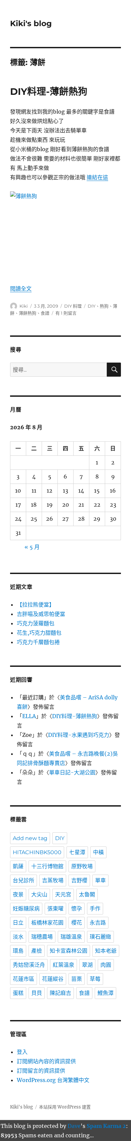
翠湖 (87, 965)
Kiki (23, 306)
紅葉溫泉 (63, 965)
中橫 (98, 852)
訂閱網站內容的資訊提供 (46, 1061)
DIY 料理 (73, 306)
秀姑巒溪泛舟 (29, 965)
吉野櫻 (79, 880)
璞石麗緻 (100, 937)
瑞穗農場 (42, 937)
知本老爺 (106, 951)
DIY (91, 306)
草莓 (95, 979)
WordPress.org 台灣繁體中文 (53, 1080)
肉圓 (105, 965)
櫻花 (76, 923)
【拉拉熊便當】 (35, 604)
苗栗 (76, 979)
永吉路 (98, 923)
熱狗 (104, 306)
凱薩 (18, 866)
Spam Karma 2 (106, 1126)
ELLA (29, 716)
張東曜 (55, 908)
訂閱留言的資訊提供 (41, 1070)
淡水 (18, 937)
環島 (18, 951)
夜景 (18, 894)
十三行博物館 (47, 866)
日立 (18, 923)
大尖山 (39, 894)
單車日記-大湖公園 (72, 772)
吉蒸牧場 (52, 880)
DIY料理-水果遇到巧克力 (78, 735)
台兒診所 (23, 880)
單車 (100, 880)
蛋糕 (18, 993)
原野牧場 (82, 866)
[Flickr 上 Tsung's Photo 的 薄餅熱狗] (65, 232)
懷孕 (76, 908)
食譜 (45, 313)
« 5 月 (32, 547)
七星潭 (77, 852)
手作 (95, 908)
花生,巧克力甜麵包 (39, 632)
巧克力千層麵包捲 (38, 642)
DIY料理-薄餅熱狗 (48, 91)
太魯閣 (87, 894)
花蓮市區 (23, 979)
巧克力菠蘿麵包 (35, 623)
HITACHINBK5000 (37, 852)
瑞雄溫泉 (71, 937)
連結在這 (97, 177)
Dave (74, 1126)
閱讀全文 (21, 288)
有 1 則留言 (66, 313)
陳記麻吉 (60, 993)
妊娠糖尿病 (26, 908)
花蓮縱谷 (52, 979)
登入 (22, 1052)
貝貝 (36, 993)
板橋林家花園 (47, 923)
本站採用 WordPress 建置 (65, 1107)
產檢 (36, 951)
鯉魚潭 (105, 993)
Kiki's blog (31, 23)
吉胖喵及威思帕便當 (41, 614)
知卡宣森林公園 (68, 951)
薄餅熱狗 (27, 313)
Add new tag (30, 838)
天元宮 (63, 894)
